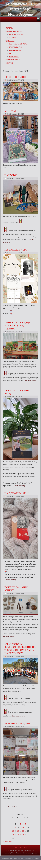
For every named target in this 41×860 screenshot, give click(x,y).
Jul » (10, 841)
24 (15, 835)
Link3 (25, 848)
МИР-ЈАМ (10, 110)
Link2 (20, 848)
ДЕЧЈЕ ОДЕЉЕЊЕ (15, 47)
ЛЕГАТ (11, 53)
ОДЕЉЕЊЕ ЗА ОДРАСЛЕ (18, 44)
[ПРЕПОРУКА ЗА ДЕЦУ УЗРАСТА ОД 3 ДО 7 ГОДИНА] (20, 359)
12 (20, 828)
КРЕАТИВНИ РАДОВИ (17, 723)
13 (23, 828)
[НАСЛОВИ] (20, 214)
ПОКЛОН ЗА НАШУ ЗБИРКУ (16, 588)
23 (13, 835)
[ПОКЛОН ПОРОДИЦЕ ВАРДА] (20, 460)
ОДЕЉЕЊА (10, 41)
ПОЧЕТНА (9, 28)
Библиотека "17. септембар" (20, 6)
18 (18, 831)
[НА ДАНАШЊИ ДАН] (20, 303)
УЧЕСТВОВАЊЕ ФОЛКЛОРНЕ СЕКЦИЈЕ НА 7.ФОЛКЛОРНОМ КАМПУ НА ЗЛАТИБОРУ (20, 648)
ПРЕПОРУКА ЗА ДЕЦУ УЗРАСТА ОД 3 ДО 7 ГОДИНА (17, 325)
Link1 (16, 848)
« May (6, 841)
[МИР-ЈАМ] (20, 163)
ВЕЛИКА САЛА (14, 57)
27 (23, 835)
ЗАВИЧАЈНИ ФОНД (15, 50)
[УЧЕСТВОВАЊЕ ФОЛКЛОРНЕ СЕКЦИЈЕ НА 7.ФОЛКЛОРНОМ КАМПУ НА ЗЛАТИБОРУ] (20, 684)
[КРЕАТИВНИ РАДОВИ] (20, 775)
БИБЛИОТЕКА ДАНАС (14, 31)
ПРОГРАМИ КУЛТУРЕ (14, 60)
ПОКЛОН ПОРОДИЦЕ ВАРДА (16, 392)
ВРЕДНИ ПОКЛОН (15, 76)
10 (15, 828)
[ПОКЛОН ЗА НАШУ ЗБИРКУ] (20, 614)
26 (20, 835)
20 (23, 831)
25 (18, 835)
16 (13, 831)
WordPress (12, 858)
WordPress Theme (22, 858)
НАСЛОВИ (10, 175)
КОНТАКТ (9, 63)
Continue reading (20, 486)
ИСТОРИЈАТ (13, 37)
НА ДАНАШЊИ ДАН (16, 249)
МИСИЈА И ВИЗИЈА (16, 34)
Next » (14, 806)
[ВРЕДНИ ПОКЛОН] (20, 101)
